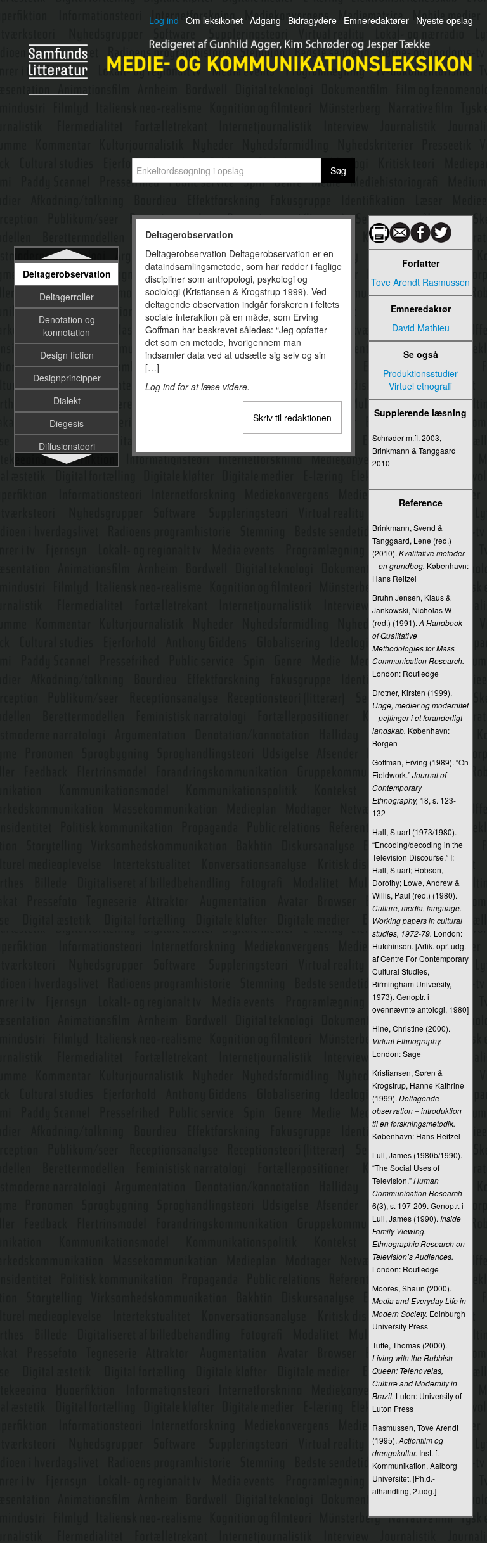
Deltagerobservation (67, 273)
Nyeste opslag (444, 20)
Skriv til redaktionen (292, 417)
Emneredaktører (376, 20)
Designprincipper (67, 377)
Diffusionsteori (67, 446)
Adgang (265, 20)
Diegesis (66, 423)
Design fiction (67, 355)
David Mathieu (421, 327)
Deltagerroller (66, 296)
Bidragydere (312, 20)
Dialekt (67, 400)
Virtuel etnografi (420, 386)
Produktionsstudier (420, 373)
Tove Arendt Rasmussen (420, 282)
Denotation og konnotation (67, 325)
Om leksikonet (214, 20)
